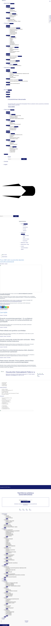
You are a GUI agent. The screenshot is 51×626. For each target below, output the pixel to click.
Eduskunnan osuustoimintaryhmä (10, 576)
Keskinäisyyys (8, 532)
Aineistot (5, 537)
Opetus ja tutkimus (7, 547)
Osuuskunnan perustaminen (9, 554)
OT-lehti (3, 578)
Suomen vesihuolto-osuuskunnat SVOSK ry (6, 401)
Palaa (7, 518)
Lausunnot (8, 568)
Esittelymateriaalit (9, 538)
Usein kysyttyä (9, 535)
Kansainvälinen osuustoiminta (9, 573)
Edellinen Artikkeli (4, 308)
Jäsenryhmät (8, 605)
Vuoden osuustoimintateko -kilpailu (10, 526)
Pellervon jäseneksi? (10, 607)
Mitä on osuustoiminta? (8, 529)
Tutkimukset (8, 543)
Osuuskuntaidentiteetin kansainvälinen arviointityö (15, 574)
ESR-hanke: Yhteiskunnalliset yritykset (13, 585)
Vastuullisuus (8, 516)
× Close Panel (4, 625)
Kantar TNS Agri (5, 392)
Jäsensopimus (8, 556)
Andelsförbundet (5, 403)
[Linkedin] (4, 307)
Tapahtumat (6, 519)
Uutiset (6, 263)
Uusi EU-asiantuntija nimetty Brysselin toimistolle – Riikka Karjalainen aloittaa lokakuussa (17, 340)
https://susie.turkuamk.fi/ (5, 304)
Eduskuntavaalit (9, 571)
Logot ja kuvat (8, 614)
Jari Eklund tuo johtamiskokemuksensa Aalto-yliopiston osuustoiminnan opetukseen (17, 350)
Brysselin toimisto (5, 394)
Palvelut (5, 597)
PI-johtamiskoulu (5, 391)
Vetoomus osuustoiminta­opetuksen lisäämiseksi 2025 (16, 567)
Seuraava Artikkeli (4, 309)
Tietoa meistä (4, 385)
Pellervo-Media (5, 389)
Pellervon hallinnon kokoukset (11, 590)
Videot (7, 541)
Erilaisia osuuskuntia (10, 531)
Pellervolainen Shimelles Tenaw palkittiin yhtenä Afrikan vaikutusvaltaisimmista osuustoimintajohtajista (17, 361)
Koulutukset (8, 522)
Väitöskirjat (8, 542)
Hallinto (5, 587)
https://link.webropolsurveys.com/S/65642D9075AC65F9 (11, 301)
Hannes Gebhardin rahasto (11, 551)
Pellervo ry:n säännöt (10, 583)
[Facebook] (1, 307)
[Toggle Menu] (12, 3)
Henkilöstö (8, 610)
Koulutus (7, 600)
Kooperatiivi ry (4, 402)
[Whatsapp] (6, 307)
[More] (8, 307)
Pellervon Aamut (9, 521)
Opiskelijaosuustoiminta (10, 549)
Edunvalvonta (6, 566)
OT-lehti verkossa (9, 517)
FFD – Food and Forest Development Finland (10, 393)
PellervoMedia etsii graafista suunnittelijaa (13, 330)
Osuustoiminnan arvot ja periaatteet (12, 530)
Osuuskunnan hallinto (8, 558)
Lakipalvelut (8, 599)
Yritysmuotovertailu (9, 534)
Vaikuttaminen (4, 384)
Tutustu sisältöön (11, 106)
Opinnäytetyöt (8, 544)
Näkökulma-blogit (7, 524)
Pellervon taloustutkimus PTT (7, 390)
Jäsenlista (8, 606)
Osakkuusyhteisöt (7, 592)
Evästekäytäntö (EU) (6, 408)
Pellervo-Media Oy (9, 593)
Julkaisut (7, 540)
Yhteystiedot (4, 405)
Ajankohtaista (4, 256)
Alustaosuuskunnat (9, 533)
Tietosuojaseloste (5, 407)
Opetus (7, 548)
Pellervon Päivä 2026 (10, 520)
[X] (2, 307)
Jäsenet (5, 604)
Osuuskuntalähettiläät (10, 611)
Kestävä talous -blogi (8, 525)
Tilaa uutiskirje (8, 613)
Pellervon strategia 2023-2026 (12, 582)
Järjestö (1, 336)
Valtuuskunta (8, 589)
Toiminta (5, 581)
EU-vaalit (7, 570)
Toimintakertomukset (10, 584)
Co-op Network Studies (6, 399)
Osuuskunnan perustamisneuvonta (12, 598)
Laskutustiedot (5, 406)
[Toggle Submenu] (26, 224)
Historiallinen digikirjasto (10, 545)
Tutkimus (7, 550)
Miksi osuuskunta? (9, 555)
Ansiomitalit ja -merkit (10, 602)
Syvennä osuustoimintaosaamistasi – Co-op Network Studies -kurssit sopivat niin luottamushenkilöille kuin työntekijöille (16, 320)
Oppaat (7, 539)
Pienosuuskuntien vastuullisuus (12, 562)
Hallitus (7, 588)
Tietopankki (4, 383)
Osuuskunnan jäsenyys (10, 559)
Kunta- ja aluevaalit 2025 (10, 569)
